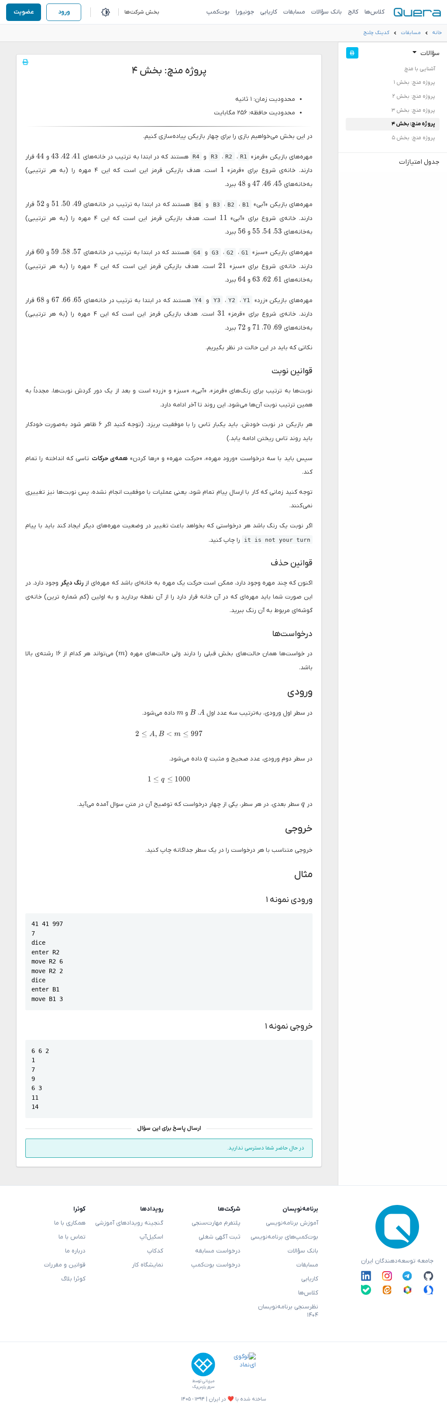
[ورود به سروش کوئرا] (428, 1290)
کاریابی (268, 12)
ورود (64, 12)
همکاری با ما (70, 1223)
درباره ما (75, 1251)
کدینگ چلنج (376, 33)
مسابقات (294, 12)
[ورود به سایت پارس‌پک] (203, 1364)
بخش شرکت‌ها (141, 12)
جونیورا (245, 12)
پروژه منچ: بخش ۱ (414, 82)
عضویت (24, 12)
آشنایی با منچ (419, 68)
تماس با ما (72, 1237)
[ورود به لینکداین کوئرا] (366, 1276)
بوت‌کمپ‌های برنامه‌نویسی (284, 1237)
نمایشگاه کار (147, 1265)
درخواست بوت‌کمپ (216, 1265)
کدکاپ (155, 1251)
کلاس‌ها (374, 12)
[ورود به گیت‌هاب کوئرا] (428, 1276)
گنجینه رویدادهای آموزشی (129, 1223)
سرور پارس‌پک (203, 1387)
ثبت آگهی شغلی (220, 1237)
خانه (437, 33)
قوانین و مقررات (65, 1265)
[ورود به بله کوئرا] (366, 1290)
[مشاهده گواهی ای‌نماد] (238, 1371)
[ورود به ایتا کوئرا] (387, 1290)
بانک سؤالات (326, 12)
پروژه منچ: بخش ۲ (413, 96)
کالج (353, 12)
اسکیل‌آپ (151, 1237)
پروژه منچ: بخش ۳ (413, 110)
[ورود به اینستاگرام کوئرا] (387, 1276)
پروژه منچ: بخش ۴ (413, 123)
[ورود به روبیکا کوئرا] (407, 1290)
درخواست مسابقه (218, 1251)
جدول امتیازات (419, 162)
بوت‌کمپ (218, 12)
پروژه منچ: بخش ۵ (413, 137)
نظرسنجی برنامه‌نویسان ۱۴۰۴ (288, 1311)
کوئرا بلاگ (73, 1279)
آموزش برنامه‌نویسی (292, 1223)
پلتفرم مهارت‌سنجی (216, 1223)
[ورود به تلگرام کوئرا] (407, 1276)
